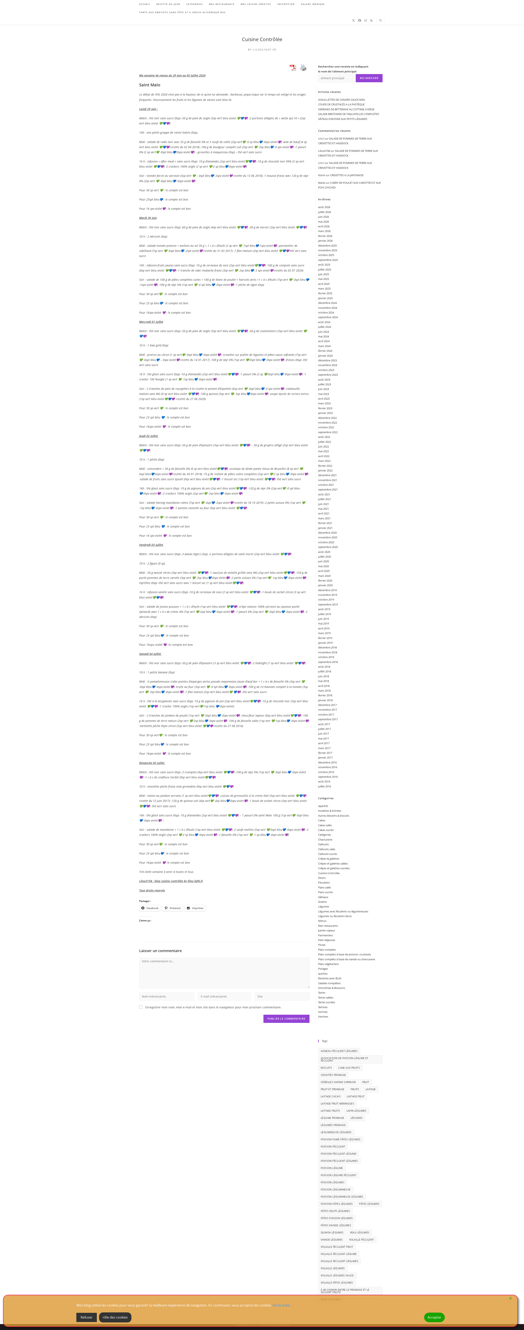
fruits (355, 1089)
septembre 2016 (328, 777)
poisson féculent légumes (339, 1161)
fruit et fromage (332, 1089)
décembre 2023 (327, 360)
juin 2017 (323, 733)
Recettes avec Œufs (329, 978)
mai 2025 (323, 279)
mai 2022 (323, 451)
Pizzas (321, 945)
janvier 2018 (325, 700)
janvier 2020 (325, 585)
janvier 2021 (325, 528)
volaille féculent (361, 1239)
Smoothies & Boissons (331, 988)
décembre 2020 (327, 532)
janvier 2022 (325, 470)
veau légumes (359, 1232)
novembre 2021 (327, 480)
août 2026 (324, 207)
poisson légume (332, 1168)
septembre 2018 (328, 662)
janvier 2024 (325, 355)
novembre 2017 (327, 709)
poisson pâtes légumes (337, 1204)
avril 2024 (324, 341)
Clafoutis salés (326, 849)
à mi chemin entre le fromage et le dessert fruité (345, 1291)
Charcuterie (325, 839)
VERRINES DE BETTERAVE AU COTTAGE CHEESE (346, 109)
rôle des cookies (115, 1317)
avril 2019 (324, 628)
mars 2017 (324, 748)
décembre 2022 (327, 418)
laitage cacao (330, 1096)
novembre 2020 (327, 537)
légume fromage (332, 1118)
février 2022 (325, 466)
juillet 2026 (324, 212)
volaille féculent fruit (337, 1247)
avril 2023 (324, 398)
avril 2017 (324, 743)
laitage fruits (330, 1110)
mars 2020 (324, 576)
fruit (365, 1082)
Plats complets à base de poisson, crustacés (344, 954)
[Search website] (380, 20)
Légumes (323, 906)
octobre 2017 (326, 714)
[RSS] (371, 20)
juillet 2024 (324, 327)
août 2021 (324, 494)
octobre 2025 (326, 255)
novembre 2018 (327, 652)
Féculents (324, 882)
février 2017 (325, 753)
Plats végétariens (328, 964)
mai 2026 (323, 221)
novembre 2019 (327, 595)
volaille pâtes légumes (337, 1282)
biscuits (326, 1068)
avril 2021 (324, 513)
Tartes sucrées (326, 1002)
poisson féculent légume (338, 1153)
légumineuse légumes (336, 1132)
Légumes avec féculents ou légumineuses (343, 911)
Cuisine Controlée (329, 873)
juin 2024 (323, 332)
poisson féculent (333, 1146)
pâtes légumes (369, 1204)
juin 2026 (323, 217)
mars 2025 (324, 288)
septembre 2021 (328, 489)
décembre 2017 (327, 705)
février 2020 (325, 580)
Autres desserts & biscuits (333, 815)
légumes (357, 1118)
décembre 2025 (327, 245)
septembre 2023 (328, 374)
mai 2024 (323, 336)
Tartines (323, 1007)
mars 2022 (324, 461)
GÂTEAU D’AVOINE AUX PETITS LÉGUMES (342, 119)
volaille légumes (333, 1268)
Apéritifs (323, 806)
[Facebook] (360, 20)
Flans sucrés (325, 892)
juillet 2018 (324, 671)
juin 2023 (323, 389)
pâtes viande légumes (336, 1225)
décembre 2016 (327, 762)
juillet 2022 (324, 442)
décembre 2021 (327, 475)
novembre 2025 (327, 250)
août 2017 (324, 724)
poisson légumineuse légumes (342, 1196)
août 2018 (324, 666)
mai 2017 (323, 738)
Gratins (322, 902)
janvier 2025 (325, 298)
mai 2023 (323, 394)
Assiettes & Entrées (329, 811)
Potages (323, 968)
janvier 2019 (325, 643)
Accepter (434, 1317)
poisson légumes (332, 1182)
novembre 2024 (327, 308)
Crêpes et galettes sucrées (334, 868)
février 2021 (325, 523)
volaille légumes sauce (337, 1275)
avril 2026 (324, 226)
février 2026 (325, 236)
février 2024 (325, 351)
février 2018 (325, 695)
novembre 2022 (327, 422)
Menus (322, 921)
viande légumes (332, 1239)
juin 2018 (323, 676)
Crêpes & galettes (328, 858)
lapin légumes (356, 1110)
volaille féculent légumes (339, 1261)
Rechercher (369, 78)
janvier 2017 (325, 757)
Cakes (321, 820)
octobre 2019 (326, 599)
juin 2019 (323, 619)
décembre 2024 (327, 303)
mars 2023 (324, 403)
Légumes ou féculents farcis (335, 916)
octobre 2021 (326, 485)
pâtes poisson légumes (337, 1218)
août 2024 (324, 322)
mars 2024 (324, 346)
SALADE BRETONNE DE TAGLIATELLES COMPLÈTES (348, 114)
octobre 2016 (326, 772)
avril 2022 (324, 456)
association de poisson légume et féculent (344, 1059)
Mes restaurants (328, 926)
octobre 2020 (326, 542)
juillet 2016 (324, 786)
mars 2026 (324, 231)
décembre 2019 (327, 590)
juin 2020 (323, 561)
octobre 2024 (326, 312)
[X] (353, 20)
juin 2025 (323, 274)
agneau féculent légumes (339, 1051)
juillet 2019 (324, 614)
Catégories (324, 834)
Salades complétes (329, 983)
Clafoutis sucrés (327, 854)
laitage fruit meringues (337, 1103)
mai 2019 (323, 623)
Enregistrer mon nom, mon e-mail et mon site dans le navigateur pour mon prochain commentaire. (213, 1007)
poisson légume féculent (338, 1175)
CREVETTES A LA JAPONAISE (347, 175)
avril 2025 (324, 284)
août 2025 (324, 264)
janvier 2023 (325, 413)
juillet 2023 (324, 384)
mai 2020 (323, 566)
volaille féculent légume (339, 1254)
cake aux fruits (349, 1068)
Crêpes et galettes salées (333, 863)
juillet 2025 (324, 269)
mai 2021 (323, 509)
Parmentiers (325, 935)
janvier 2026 (325, 240)
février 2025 (325, 293)
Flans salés (324, 887)
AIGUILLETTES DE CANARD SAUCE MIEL (341, 99)
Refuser (87, 1317)
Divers (322, 878)
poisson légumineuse (336, 1189)
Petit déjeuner (326, 940)
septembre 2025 (328, 260)
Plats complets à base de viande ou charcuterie (346, 959)
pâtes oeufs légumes (335, 1211)
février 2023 (325, 408)
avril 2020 (324, 571)
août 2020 (324, 552)
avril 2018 (324, 686)
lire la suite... (282, 1305)
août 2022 (324, 437)
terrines (323, 1012)
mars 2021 (324, 518)
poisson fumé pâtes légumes (340, 1139)
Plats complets (327, 949)
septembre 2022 (328, 432)
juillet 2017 (324, 729)
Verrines (323, 1016)
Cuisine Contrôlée (262, 39)
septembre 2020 (328, 547)
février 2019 (325, 638)
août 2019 (324, 609)
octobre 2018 (326, 657)
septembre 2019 (328, 604)
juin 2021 (323, 504)
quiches (323, 973)
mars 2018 (324, 690)
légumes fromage (333, 1125)
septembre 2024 (328, 317)
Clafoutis (323, 844)
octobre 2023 (326, 370)
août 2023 (324, 379)
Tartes (321, 992)
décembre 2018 (327, 647)
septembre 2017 (328, 719)
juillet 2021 (324, 499)
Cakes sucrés (326, 830)
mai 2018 (323, 681)
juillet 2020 (324, 556)
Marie (321, 183)
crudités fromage (333, 1075)
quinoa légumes (332, 1232)
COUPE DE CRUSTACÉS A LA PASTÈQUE (341, 104)
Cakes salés (325, 825)
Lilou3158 (324, 151)
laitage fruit (356, 1096)
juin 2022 (323, 446)
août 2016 (324, 781)
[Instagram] (365, 20)
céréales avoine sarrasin (338, 1082)
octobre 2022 (326, 427)
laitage (371, 1089)
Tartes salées (325, 997)
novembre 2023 (327, 365)
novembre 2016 (327, 767)
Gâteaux (323, 897)
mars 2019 (324, 633)
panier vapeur (326, 930)
